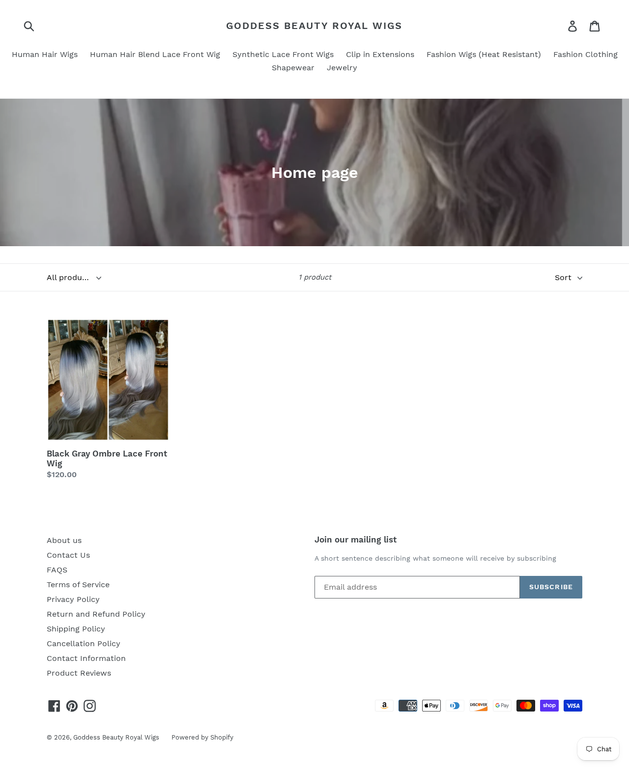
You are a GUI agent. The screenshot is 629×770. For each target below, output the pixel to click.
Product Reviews (79, 673)
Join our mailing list (355, 539)
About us (64, 540)
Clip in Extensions (380, 54)
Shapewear (293, 67)
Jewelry (342, 67)
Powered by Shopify (202, 737)
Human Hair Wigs (45, 54)
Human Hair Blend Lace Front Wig (155, 54)
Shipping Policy (76, 628)
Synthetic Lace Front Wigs (283, 54)
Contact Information (86, 658)
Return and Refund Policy (96, 614)
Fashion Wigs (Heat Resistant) (484, 54)
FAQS (57, 569)
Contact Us (68, 555)
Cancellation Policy (83, 643)
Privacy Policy (73, 599)
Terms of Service (78, 584)
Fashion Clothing (585, 54)
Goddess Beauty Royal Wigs (314, 25)
